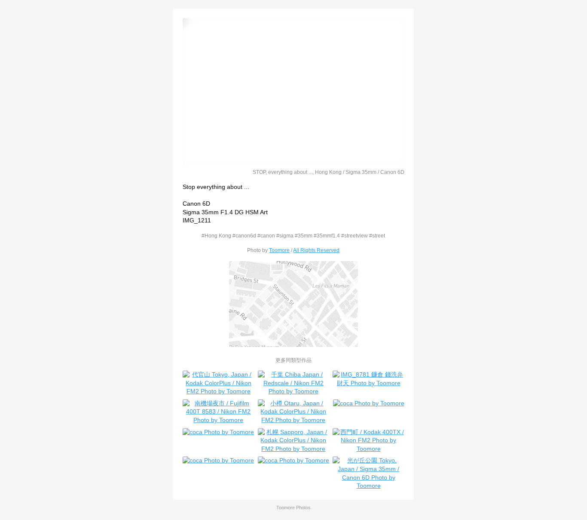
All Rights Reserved (316, 250)
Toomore (279, 250)
